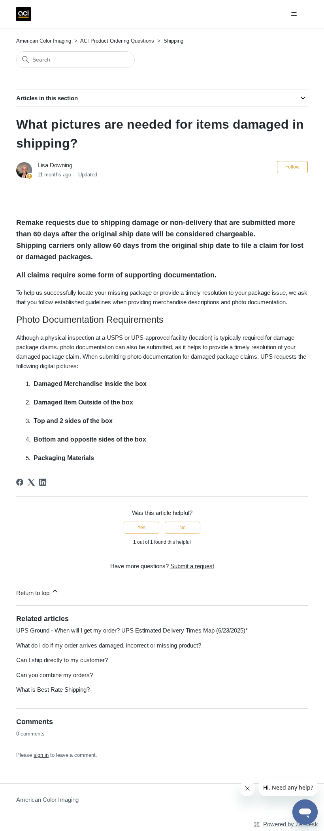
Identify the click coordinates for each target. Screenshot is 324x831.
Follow (292, 167)
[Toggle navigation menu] (294, 14)
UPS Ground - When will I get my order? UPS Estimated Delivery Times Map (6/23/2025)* (132, 630)
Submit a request (192, 566)
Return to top (33, 593)
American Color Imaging (43, 41)
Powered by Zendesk (290, 824)
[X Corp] (31, 482)
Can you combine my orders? (54, 675)
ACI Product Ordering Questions (117, 41)
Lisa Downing (55, 165)
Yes (141, 527)
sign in (41, 755)
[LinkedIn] (42, 482)
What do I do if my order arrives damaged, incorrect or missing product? (108, 645)
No (182, 527)
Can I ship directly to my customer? (62, 660)
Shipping (173, 41)
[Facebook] (19, 482)
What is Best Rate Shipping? (53, 689)
